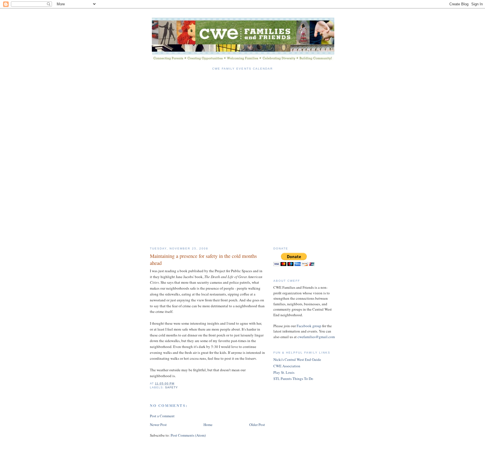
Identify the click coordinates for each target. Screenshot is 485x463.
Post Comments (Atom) (188, 435)
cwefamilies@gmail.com (316, 336)
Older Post (257, 424)
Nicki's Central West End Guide (297, 359)
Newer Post (158, 424)
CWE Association (286, 365)
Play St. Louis (283, 372)
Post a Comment (162, 415)
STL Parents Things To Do (293, 378)
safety (171, 387)
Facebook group (309, 325)
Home (207, 424)
